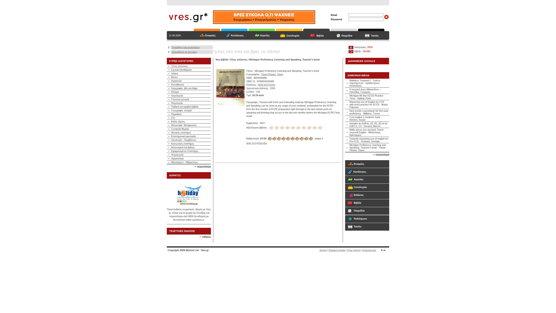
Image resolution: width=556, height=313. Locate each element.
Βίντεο (174, 77)
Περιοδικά (176, 114)
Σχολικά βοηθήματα (181, 69)
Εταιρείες (210, 35)
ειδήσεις (206, 237)
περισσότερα (204, 166)
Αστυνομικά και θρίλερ (182, 147)
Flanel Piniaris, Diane (272, 74)
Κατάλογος (237, 35)
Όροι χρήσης (354, 250)
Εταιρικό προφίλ (337, 250)
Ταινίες (375, 35)
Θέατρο (175, 92)
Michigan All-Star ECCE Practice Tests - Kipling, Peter (366, 97)
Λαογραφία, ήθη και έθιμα (184, 88)
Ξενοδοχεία (292, 35)
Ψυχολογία (177, 103)
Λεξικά (174, 73)
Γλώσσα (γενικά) (180, 99)
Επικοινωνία (369, 250)
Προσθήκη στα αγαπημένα (186, 47)
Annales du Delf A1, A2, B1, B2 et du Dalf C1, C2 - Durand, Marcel (368, 124)
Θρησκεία (176, 81)
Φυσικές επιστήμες (181, 132)
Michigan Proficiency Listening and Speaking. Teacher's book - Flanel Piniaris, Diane (367, 148)
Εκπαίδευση (177, 84)
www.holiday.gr (189, 203)
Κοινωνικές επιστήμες (182, 143)
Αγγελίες (265, 35)
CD (173, 118)
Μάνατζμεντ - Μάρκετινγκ (184, 162)
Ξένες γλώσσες (179, 66)
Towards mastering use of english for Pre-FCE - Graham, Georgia (368, 140)
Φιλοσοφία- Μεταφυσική (183, 125)
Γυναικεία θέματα (180, 129)
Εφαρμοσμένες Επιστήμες (184, 151)
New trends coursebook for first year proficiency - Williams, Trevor (368, 112)
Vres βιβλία (221, 59)
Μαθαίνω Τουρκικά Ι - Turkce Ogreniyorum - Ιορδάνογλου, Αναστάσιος (364, 83)
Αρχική (323, 250)
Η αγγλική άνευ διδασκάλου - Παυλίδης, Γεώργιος (364, 90)
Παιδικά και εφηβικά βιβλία (184, 106)
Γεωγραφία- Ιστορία (181, 110)
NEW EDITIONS (266, 84)
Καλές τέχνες (178, 121)
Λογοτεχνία (177, 95)
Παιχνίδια (346, 35)
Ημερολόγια (177, 158)
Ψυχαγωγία (177, 154)
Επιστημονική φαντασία (183, 136)
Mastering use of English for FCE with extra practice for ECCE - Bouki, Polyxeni (368, 104)
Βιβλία (320, 35)
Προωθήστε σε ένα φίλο (184, 52)
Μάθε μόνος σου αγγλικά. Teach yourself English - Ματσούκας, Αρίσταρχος (366, 132)
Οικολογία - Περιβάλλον (183, 140)
